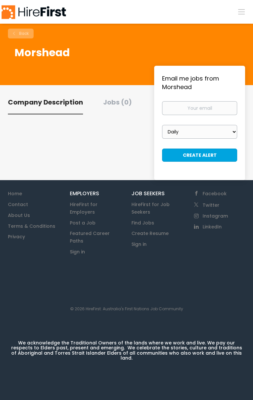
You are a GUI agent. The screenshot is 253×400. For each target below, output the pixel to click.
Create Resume (150, 233)
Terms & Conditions (31, 226)
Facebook (215, 193)
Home (15, 193)
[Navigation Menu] (241, 11)
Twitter (211, 205)
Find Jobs (142, 223)
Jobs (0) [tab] (117, 102)
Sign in (77, 251)
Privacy (16, 236)
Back (23, 33)
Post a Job (83, 223)
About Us (19, 215)
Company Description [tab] (45, 102)
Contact (18, 204)
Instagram (215, 216)
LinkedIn (212, 227)
